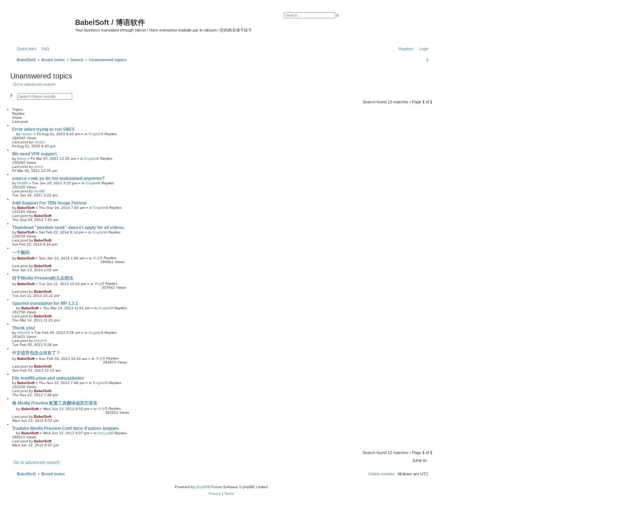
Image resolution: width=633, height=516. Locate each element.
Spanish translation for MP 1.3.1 (45, 303)
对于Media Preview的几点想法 (42, 278)
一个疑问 (21, 252)
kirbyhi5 (23, 333)
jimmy (21, 158)
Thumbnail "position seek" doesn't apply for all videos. (68, 227)
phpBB (202, 487)
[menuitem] (43, 48)
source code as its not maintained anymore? (58, 178)
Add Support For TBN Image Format (49, 203)
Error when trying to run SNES (43, 129)
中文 (96, 258)
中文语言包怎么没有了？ (36, 352)
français (104, 433)
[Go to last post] (48, 142)
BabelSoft (25, 208)
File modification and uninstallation (48, 378)
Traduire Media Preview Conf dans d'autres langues (65, 428)
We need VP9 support (34, 153)
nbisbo (27, 134)
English (95, 134)
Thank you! (23, 328)
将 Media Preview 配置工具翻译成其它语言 (54, 403)
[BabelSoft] (43, 24)
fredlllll (22, 183)
